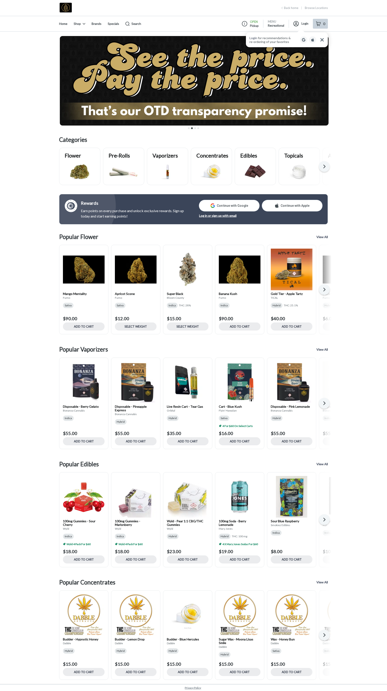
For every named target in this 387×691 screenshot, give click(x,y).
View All (322, 237)
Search (136, 24)
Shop (77, 24)
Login (304, 23)
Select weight (136, 326)
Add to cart (84, 326)
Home (63, 24)
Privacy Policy (193, 687)
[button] (287, 39)
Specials (113, 24)
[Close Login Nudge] (322, 40)
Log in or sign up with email (217, 216)
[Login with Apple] (312, 39)
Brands (96, 24)
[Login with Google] (303, 39)
